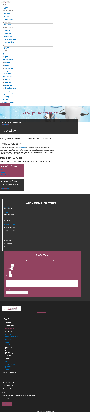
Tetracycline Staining (5, 174)
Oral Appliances (6, 45)
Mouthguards (8, 322)
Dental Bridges (7, 30)
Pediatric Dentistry (8, 41)
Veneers (6, 25)
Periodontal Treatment (8, 15)
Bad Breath (6, 16)
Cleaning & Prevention (8, 10)
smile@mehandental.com (7, 401)
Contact (7, 358)
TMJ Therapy (7, 18)
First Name (8, 264)
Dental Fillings (7, 32)
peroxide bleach (22, 147)
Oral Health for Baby (9, 325)
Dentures (6, 34)
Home (4, 4)
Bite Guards (6, 48)
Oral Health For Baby (8, 44)
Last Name (8, 268)
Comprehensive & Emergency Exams (11, 12)
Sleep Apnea (6, 47)
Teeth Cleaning (7, 13)
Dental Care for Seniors (9, 42)
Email (6, 213)
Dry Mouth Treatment (8, 19)
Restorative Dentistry (8, 27)
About (4, 5)
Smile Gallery (6, 50)
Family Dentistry (6, 38)
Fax (5, 218)
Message (8, 278)
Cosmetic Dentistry (7, 22)
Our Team (6, 7)
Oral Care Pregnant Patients (10, 39)
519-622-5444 (17, 184)
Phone (6, 207)
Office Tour (6, 8)
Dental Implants (7, 33)
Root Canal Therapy (8, 36)
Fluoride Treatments (8, 21)
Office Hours (9, 224)
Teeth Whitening (7, 24)
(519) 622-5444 (8, 102)
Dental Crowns (7, 28)
